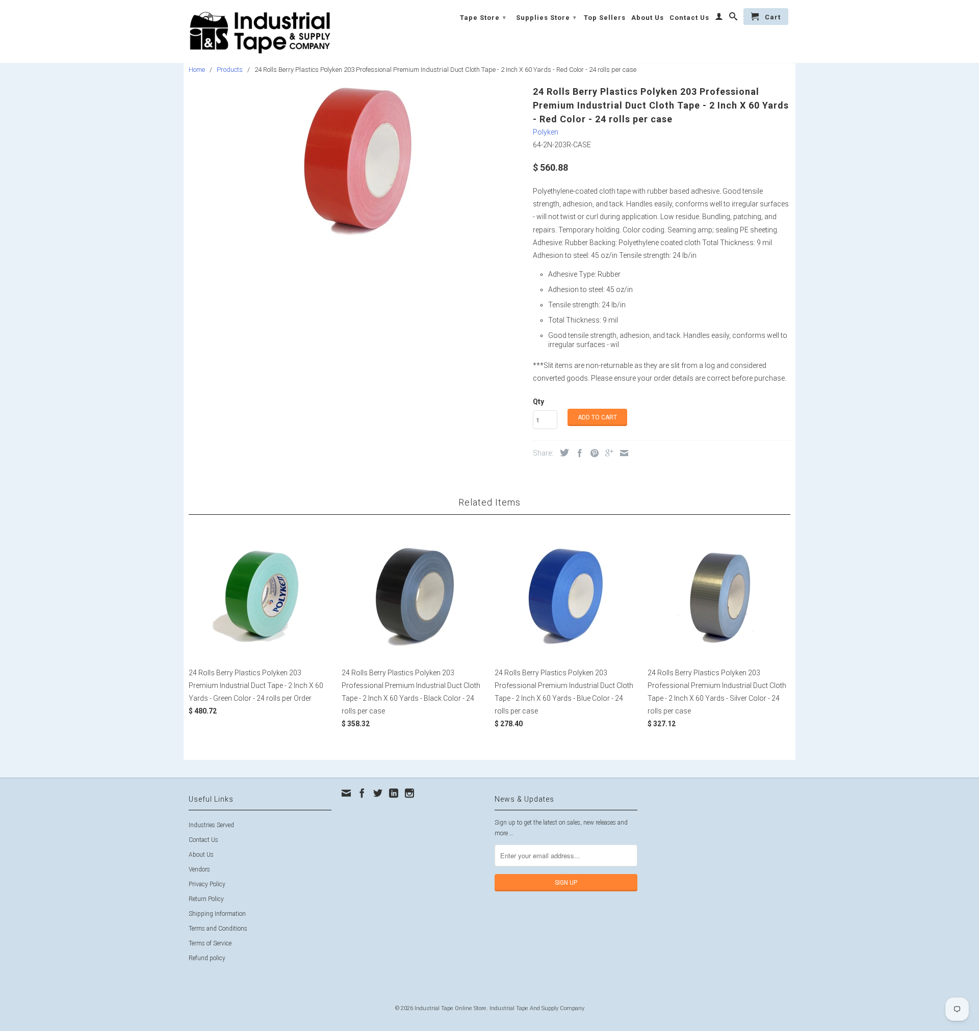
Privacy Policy (207, 884)
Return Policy (206, 899)
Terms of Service (210, 943)
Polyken (545, 132)
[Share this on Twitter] (562, 452)
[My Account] (719, 18)
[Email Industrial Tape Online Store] (346, 793)
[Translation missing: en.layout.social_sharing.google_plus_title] (606, 453)
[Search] (733, 18)
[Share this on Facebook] (577, 453)
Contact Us (689, 17)
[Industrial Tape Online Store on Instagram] (409, 793)
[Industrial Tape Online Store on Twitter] (377, 793)
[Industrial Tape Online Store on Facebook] (362, 793)
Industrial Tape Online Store (450, 1008)
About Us (647, 17)
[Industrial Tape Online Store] (260, 31)
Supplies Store (546, 17)
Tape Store (483, 17)
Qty (538, 402)
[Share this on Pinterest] (592, 453)
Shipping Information (217, 913)
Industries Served (211, 825)
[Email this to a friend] (621, 453)
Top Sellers (605, 17)
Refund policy (207, 958)
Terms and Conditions (218, 928)
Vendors (199, 869)
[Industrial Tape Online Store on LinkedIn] (393, 793)
